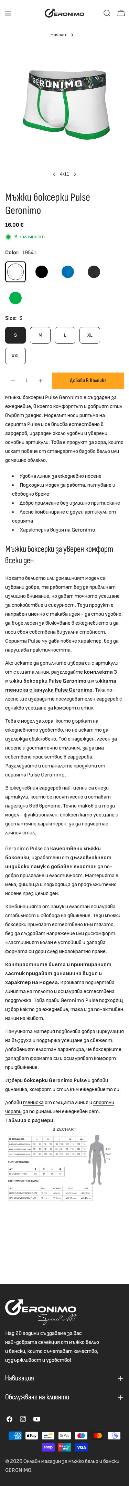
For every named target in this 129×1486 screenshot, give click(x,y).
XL (90, 335)
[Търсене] (107, 13)
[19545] (15, 298)
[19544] (94, 271)
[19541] (15, 271)
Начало (58, 35)
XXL (16, 356)
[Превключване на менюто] (8, 13)
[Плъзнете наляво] (54, 174)
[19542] (41, 271)
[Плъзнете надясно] (74, 174)
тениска (33, 1102)
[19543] (67, 271)
